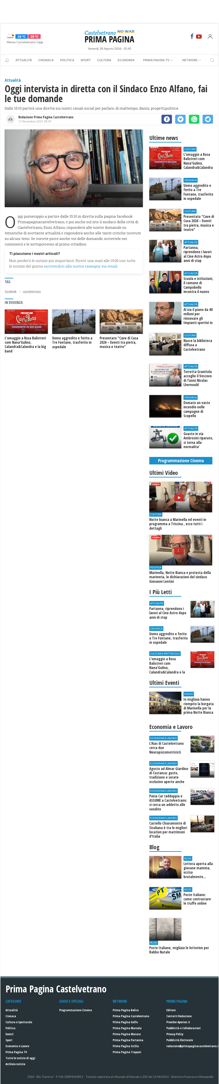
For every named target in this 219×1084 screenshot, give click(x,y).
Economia (126, 60)
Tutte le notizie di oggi (20, 1058)
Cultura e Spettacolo (19, 1022)
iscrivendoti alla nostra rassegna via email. (81, 266)
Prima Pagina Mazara (127, 1034)
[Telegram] (208, 119)
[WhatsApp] (194, 119)
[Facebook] (192, 36)
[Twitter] (180, 119)
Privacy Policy (174, 1034)
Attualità (23, 60)
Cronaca (46, 60)
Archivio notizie (15, 1064)
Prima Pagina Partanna (128, 1040)
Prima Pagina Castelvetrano (131, 1016)
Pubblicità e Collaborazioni (183, 1028)
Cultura (104, 60)
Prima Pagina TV (16, 1052)
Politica (67, 60)
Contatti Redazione (179, 1016)
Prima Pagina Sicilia (126, 1046)
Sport (86, 60)
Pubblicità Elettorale (179, 1040)
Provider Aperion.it (178, 1022)
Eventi (9, 1034)
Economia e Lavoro (17, 1046)
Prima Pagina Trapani (127, 1052)
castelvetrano (32, 291)
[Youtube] (199, 36)
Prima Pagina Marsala (127, 1028)
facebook (10, 291)
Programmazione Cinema (75, 1010)
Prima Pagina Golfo (125, 1022)
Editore (171, 1010)
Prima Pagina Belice (126, 1010)
